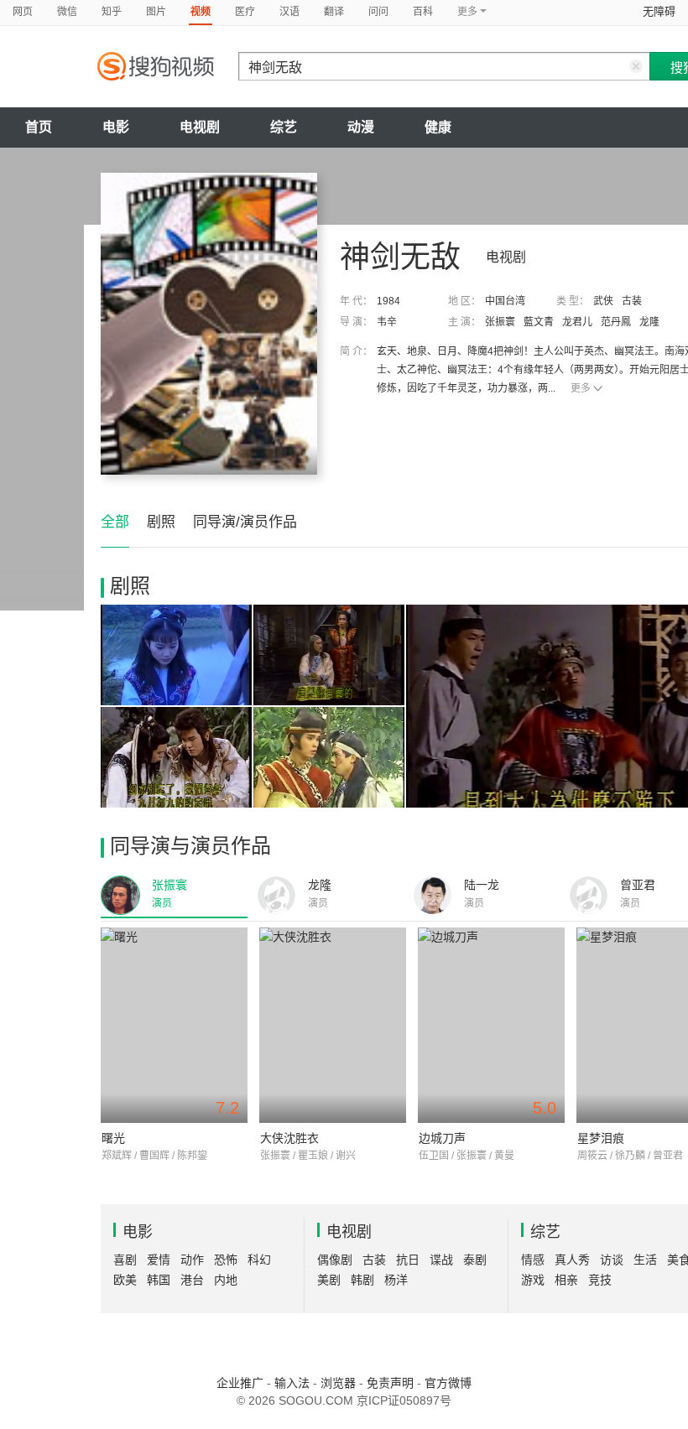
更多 (581, 388)
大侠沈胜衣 (289, 1138)
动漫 (360, 127)
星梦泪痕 (600, 1138)
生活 (645, 1259)
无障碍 (659, 11)
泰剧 (475, 1259)
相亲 (566, 1279)
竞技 (600, 1279)
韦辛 (387, 322)
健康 (438, 127)
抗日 (408, 1259)
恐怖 (225, 1259)
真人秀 (572, 1259)
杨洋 (396, 1279)
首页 (38, 127)
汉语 (289, 12)
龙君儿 (577, 322)
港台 (192, 1279)
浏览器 (338, 1383)
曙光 (113, 1138)
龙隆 (649, 322)
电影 (115, 127)
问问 (378, 12)
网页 (23, 12)
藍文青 (539, 322)
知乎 (112, 12)
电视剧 (200, 127)
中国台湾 (505, 301)
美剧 (329, 1279)
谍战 (441, 1259)
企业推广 (239, 1383)
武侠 (603, 301)
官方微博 (448, 1383)
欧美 (125, 1279)
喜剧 (125, 1259)
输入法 (292, 1383)
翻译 (334, 12)
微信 (67, 12)
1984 (388, 301)
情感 (533, 1259)
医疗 (245, 12)
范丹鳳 (616, 322)
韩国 (158, 1279)
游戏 (533, 1279)
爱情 (158, 1259)
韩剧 (362, 1279)
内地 (225, 1279)
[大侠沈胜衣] (332, 1025)
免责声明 (390, 1383)
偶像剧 (334, 1259)
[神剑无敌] (209, 324)
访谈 (611, 1259)
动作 (192, 1259)
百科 (423, 12)
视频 (200, 12)
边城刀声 (442, 1138)
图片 (156, 12)
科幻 (259, 1259)
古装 (632, 301)
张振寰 (500, 322)
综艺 (283, 127)
